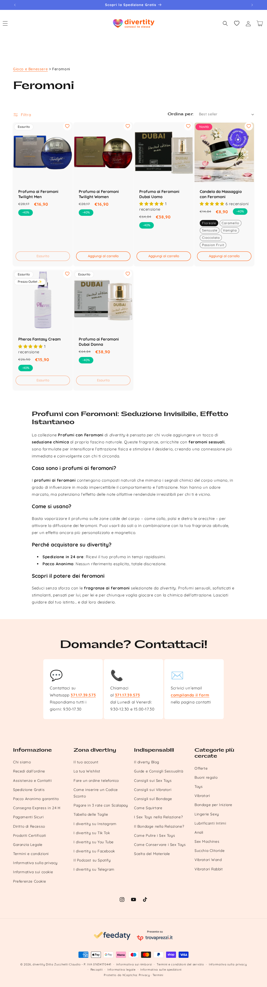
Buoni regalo (206, 777)
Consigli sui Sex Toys (153, 780)
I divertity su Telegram (94, 869)
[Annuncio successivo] (252, 5)
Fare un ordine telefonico (96, 780)
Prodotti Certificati (29, 835)
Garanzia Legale (28, 844)
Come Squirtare (148, 808)
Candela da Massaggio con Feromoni (221, 194)
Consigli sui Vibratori (152, 789)
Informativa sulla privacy (35, 862)
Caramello (230, 223)
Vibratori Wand (208, 859)
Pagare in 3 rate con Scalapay (101, 805)
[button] (225, 23)
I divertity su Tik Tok (92, 833)
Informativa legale (121, 969)
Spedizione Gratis (29, 789)
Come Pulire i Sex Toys (154, 835)
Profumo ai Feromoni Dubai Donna (99, 342)
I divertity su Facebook (94, 851)
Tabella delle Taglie (91, 814)
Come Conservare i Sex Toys (160, 844)
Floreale (209, 223)
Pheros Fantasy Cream (39, 339)
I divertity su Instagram (95, 823)
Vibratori (202, 795)
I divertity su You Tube (94, 842)
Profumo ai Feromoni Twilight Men (38, 194)
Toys (199, 786)
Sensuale (209, 230)
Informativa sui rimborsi (134, 964)
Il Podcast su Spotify (92, 860)
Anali (199, 832)
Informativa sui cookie (33, 872)
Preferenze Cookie (29, 881)
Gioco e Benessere (30, 69)
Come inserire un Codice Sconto (96, 793)
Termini (158, 975)
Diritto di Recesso (29, 826)
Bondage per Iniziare (213, 804)
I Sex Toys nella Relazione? (158, 817)
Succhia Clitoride (209, 850)
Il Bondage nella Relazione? (159, 826)
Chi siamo (22, 762)
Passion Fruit (213, 245)
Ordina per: (180, 114)
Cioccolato (211, 238)
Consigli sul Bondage (153, 798)
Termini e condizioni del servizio (180, 964)
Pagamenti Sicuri (28, 817)
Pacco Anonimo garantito (36, 798)
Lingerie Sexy (207, 814)
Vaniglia (230, 230)
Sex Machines (207, 841)
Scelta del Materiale (152, 853)
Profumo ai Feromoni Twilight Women (99, 194)
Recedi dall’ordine (29, 771)
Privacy (144, 975)
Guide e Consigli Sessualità (158, 771)
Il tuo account (86, 762)
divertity (39, 964)
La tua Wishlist (87, 771)
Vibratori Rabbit (209, 869)
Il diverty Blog (146, 762)
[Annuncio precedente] (15, 5)
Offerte (201, 768)
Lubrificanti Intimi (210, 823)
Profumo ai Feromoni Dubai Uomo (159, 194)
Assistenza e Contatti (32, 780)
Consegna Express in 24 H (36, 808)
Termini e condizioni (31, 853)
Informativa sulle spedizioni (160, 969)
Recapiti (96, 969)
